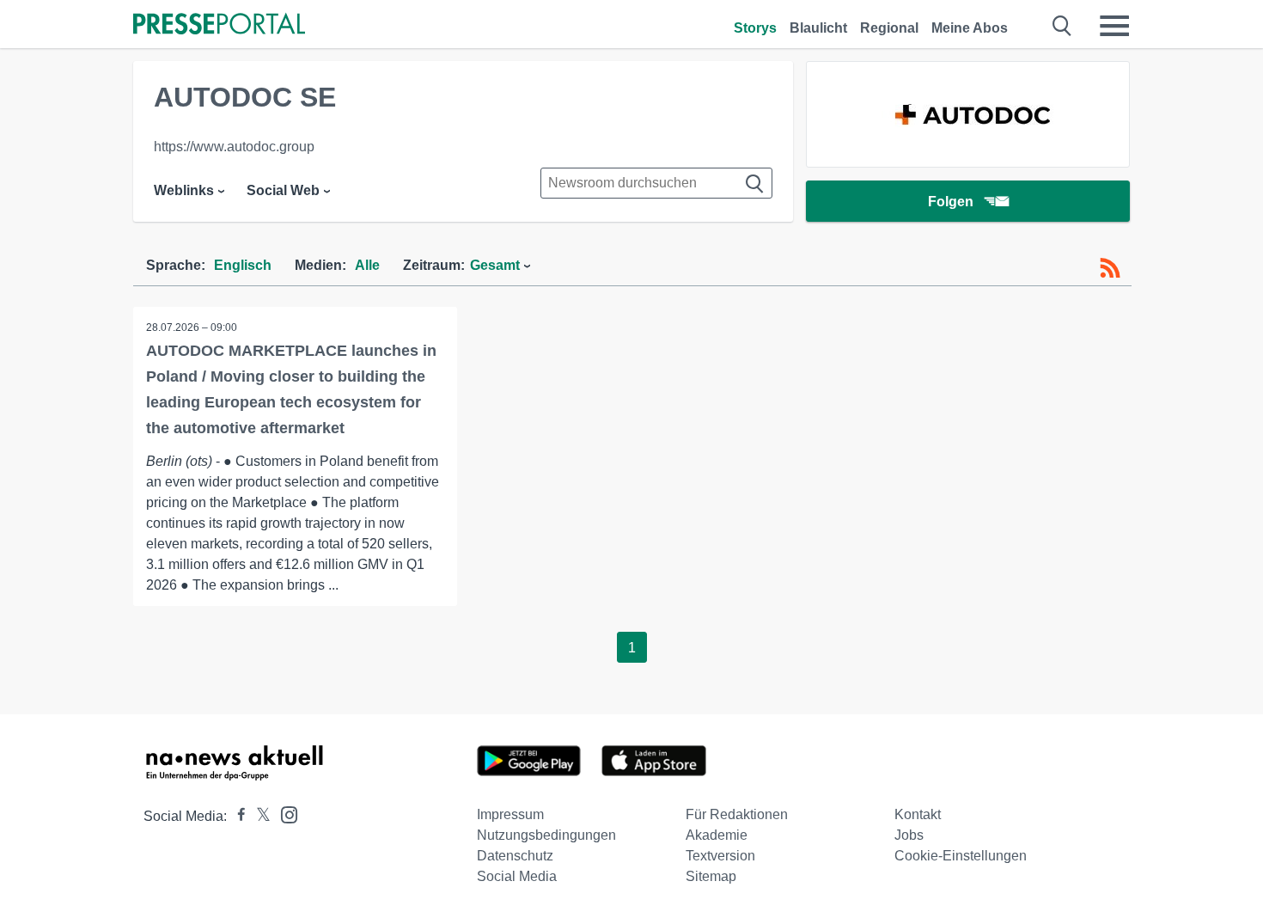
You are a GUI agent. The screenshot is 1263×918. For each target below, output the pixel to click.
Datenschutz (515, 855)
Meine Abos (969, 28)
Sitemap (711, 876)
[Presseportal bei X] (258, 816)
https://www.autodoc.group (234, 146)
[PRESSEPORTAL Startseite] (219, 25)
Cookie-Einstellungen (960, 855)
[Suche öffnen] (1062, 26)
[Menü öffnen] (1114, 26)
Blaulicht (818, 28)
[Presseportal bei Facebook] (236, 816)
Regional (889, 28)
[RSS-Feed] (1110, 268)
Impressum (510, 814)
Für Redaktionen (737, 814)
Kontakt (917, 814)
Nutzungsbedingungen (546, 835)
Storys (755, 28)
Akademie (716, 835)
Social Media (517, 876)
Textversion (720, 855)
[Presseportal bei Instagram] (284, 813)
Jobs (909, 835)
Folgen (950, 201)
